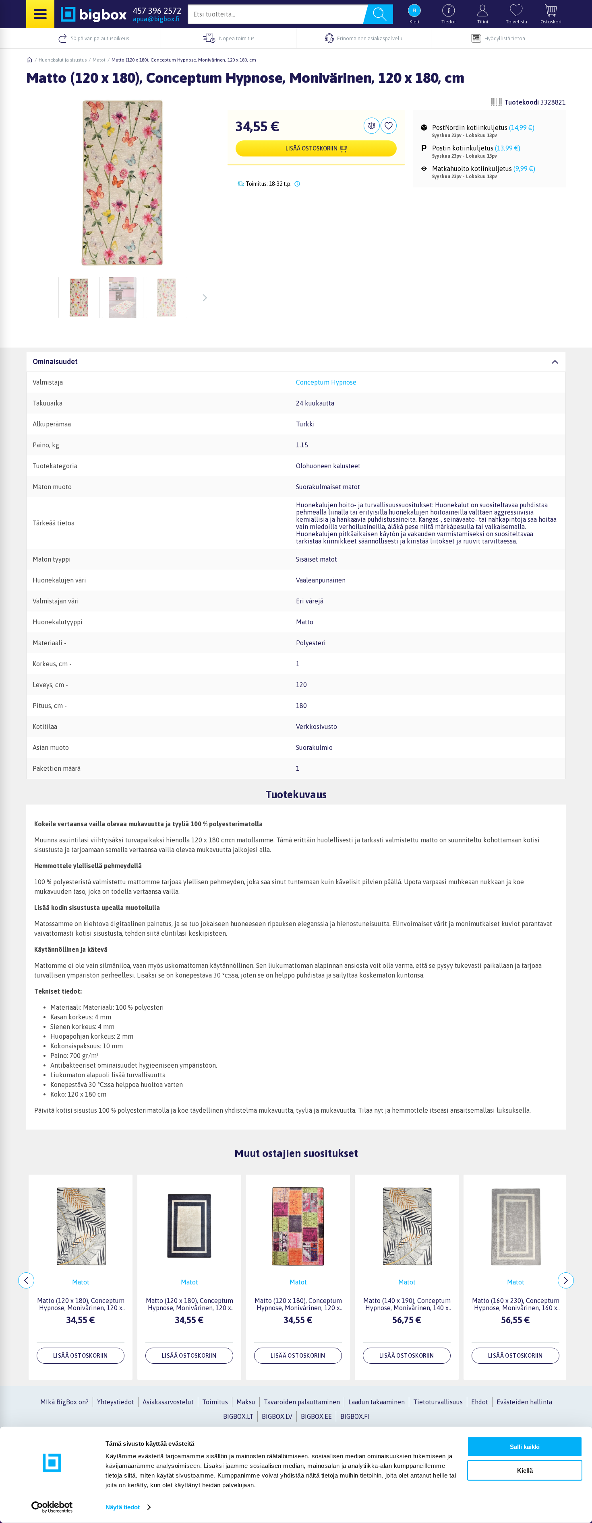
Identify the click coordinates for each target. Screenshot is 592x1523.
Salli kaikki (525, 1446)
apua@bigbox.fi (156, 19)
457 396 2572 (157, 10)
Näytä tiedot (123, 1507)
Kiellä (525, 1470)
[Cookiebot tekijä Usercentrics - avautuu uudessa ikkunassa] (52, 1507)
